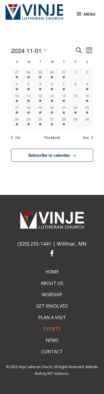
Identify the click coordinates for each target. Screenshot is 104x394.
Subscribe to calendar (49, 155)
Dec (86, 137)
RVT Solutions (58, 373)
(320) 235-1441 (34, 243)
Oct (17, 137)
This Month (52, 137)
